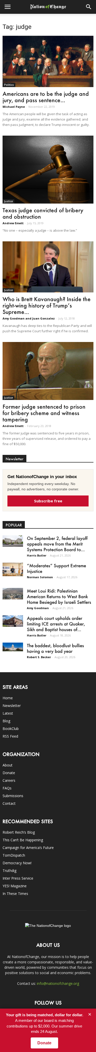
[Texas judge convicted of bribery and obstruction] (48, 170)
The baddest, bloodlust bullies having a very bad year (55, 648)
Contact (9, 803)
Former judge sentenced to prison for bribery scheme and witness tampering (44, 413)
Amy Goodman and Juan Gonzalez (29, 318)
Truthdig (9, 870)
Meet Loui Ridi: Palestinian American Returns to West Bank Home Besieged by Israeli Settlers (59, 596)
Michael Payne (14, 107)
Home (8, 697)
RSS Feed (10, 736)
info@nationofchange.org (58, 983)
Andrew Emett (13, 223)
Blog (6, 720)
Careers (9, 780)
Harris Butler (36, 555)
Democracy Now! (17, 862)
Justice (8, 201)
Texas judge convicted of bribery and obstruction (43, 213)
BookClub (11, 728)
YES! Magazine (15, 885)
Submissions (13, 795)
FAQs (7, 788)
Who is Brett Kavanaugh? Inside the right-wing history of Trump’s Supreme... (47, 305)
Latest (8, 713)
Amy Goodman (38, 608)
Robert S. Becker (39, 657)
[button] (89, 7)
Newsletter (12, 705)
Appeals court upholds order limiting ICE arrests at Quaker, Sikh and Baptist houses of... (56, 623)
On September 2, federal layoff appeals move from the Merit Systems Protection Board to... (57, 543)
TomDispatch (14, 855)
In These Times (15, 893)
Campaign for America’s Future (28, 847)
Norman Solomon (40, 577)
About (8, 765)
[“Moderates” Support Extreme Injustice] (13, 569)
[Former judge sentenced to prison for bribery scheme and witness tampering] (48, 371)
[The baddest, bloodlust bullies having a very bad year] (13, 647)
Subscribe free (48, 500)
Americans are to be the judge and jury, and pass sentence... (46, 96)
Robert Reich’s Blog (19, 832)
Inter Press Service (18, 878)
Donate (9, 772)
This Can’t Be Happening (23, 839)
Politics (9, 85)
